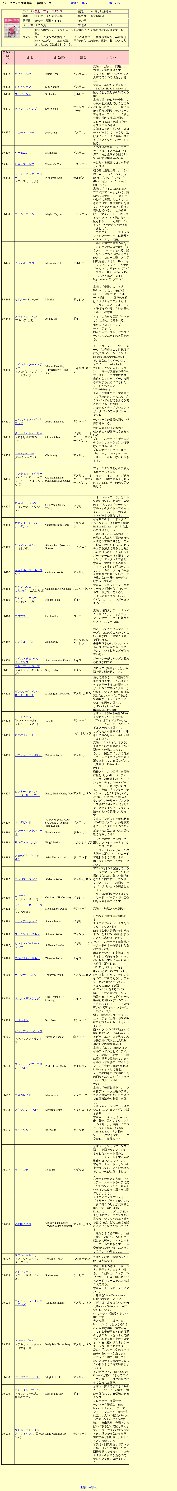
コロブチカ (22, 616)
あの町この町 (23, 1224)
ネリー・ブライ (24, 1340)
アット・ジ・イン (26, 316)
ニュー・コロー (24, 132)
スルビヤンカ (23, 94)
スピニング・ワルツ (27, 934)
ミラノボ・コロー (26, 263)
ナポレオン (22, 1020)
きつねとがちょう (26, 1255)
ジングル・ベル (24, 641)
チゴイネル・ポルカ (27, 958)
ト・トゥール (23, 716)
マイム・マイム (24, 214)
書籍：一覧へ (79, 3)
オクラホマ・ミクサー (30, 473)
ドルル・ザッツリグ (27, 998)
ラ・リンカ (22, 1169)
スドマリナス (23, 1271)
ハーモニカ (22, 152)
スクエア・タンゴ (26, 921)
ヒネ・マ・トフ (24, 164)
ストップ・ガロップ (27, 666)
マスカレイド (23, 1095)
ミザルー (20, 299)
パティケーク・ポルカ (28, 755)
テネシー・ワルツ (26, 974)
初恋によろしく (24, 735)
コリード (20, 895)
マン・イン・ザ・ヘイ (28, 1389)
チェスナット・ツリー (28, 433)
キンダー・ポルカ (26, 597)
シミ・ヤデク (23, 86)
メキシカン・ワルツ (27, 1109)
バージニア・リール (27, 1377)
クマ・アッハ (23, 73)
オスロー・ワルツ (26, 502)
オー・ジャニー (24, 453)
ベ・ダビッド (23, 822)
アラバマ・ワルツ (26, 879)
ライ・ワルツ (23, 1129)
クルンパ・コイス (26, 544)
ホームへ (114, 3)
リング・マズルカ (26, 842)
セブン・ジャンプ (26, 108)
